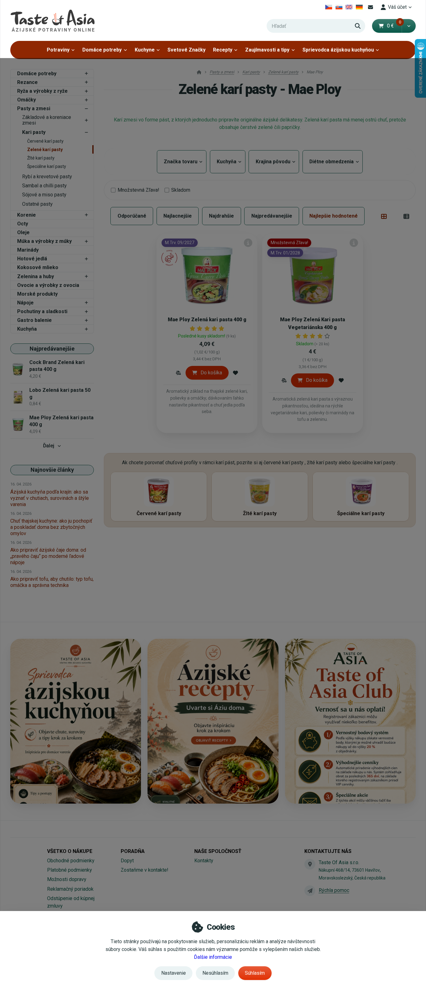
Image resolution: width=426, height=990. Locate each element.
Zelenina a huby (35, 276)
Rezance (27, 82)
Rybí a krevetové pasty (47, 177)
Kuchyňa (27, 329)
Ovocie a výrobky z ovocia (48, 285)
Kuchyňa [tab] (227, 162)
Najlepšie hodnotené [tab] (333, 216)
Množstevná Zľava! (138, 190)
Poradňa (133, 851)
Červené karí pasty (45, 141)
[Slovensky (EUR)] (339, 7)
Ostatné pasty (37, 204)
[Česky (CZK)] (329, 7)
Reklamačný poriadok (70, 889)
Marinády (28, 250)
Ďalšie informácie (213, 957)
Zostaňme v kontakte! (144, 870)
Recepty (222, 50)
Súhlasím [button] (255, 973)
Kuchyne (145, 50)
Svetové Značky (186, 50)
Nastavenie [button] (173, 973)
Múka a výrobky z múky (44, 241)
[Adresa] (309, 864)
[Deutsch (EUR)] (359, 7)
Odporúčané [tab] (132, 216)
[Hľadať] (357, 26)
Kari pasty (34, 132)
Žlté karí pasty (41, 157)
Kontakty (203, 861)
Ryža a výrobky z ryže (42, 91)
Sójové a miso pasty (44, 195)
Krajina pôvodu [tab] (274, 162)
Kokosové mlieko (37, 267)
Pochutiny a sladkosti (42, 311)
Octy (22, 224)
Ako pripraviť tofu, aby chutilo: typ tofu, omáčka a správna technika (52, 582)
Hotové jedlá (32, 259)
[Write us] (309, 890)
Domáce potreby (102, 50)
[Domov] (52, 20)
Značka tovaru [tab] (181, 162)
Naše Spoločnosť (217, 851)
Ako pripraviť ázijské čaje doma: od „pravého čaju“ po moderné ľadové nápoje (48, 556)
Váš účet (397, 7)
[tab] (384, 216)
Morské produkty (37, 294)
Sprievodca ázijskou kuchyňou (338, 50)
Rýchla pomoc (334, 890)
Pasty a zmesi (33, 108)
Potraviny (58, 50)
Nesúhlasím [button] (215, 973)
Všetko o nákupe (69, 851)
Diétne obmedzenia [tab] (333, 162)
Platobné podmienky (69, 870)
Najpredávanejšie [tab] (271, 216)
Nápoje (25, 303)
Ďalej (48, 446)
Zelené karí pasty (45, 149)
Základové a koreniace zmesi (46, 120)
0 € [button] (394, 26)
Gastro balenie (34, 320)
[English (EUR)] (349, 7)
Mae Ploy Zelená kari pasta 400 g (207, 320)
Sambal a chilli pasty (44, 186)
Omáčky (26, 100)
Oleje (23, 232)
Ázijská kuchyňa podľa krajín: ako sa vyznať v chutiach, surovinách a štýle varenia (49, 498)
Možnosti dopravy (66, 879)
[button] (409, 26)
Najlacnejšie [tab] (177, 216)
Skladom (180, 190)
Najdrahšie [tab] (221, 216)
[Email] (370, 7)
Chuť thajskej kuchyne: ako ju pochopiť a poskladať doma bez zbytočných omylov (51, 527)
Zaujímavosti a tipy (267, 50)
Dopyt (127, 861)
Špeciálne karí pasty (46, 166)
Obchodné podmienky (70, 861)
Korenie (26, 215)
